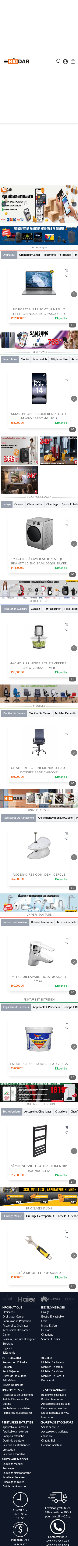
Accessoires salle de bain (55, 1404)
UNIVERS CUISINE (13, 1390)
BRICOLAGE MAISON (15, 1459)
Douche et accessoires (54, 1408)
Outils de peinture (13, 1440)
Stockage (8, 1344)
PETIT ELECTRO (11, 1358)
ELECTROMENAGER (53, 1307)
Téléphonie (9, 1353)
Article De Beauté (13, 1385)
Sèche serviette (50, 1427)
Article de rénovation (15, 1486)
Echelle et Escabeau (14, 1477)
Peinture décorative (14, 1454)
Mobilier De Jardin (52, 1367)
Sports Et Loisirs (50, 1339)
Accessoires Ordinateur (16, 1325)
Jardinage (8, 1468)
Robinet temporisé (52, 1399)
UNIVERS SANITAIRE (53, 1390)
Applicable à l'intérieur (15, 1427)
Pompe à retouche (13, 1436)
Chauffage (47, 1334)
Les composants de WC (55, 1413)
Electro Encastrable (52, 1316)
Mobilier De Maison (52, 1371)
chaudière (47, 1436)
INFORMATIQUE (12, 1307)
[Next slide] (74, 294)
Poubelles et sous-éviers (16, 1408)
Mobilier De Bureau (52, 1362)
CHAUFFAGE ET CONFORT (57, 1422)
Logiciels (7, 1348)
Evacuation (47, 1417)
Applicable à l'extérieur (16, 1431)
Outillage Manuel (13, 1464)
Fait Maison (9, 1380)
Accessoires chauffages (54, 1431)
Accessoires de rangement (18, 1395)
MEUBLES (46, 1358)
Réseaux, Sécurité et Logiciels (19, 1339)
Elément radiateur (51, 1445)
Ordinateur (9, 1312)
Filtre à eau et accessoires (17, 1413)
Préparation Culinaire (15, 1362)
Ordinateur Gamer (13, 1316)
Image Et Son (49, 1325)
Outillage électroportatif (17, 1473)
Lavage (45, 1312)
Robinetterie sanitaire (53, 1395)
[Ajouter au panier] (66, 271)
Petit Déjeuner (11, 1371)
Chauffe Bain (48, 1440)
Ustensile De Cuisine (14, 1376)
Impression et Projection (17, 1321)
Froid (44, 1321)
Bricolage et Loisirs (13, 1482)
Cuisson (45, 1330)
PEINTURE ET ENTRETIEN (17, 1422)
